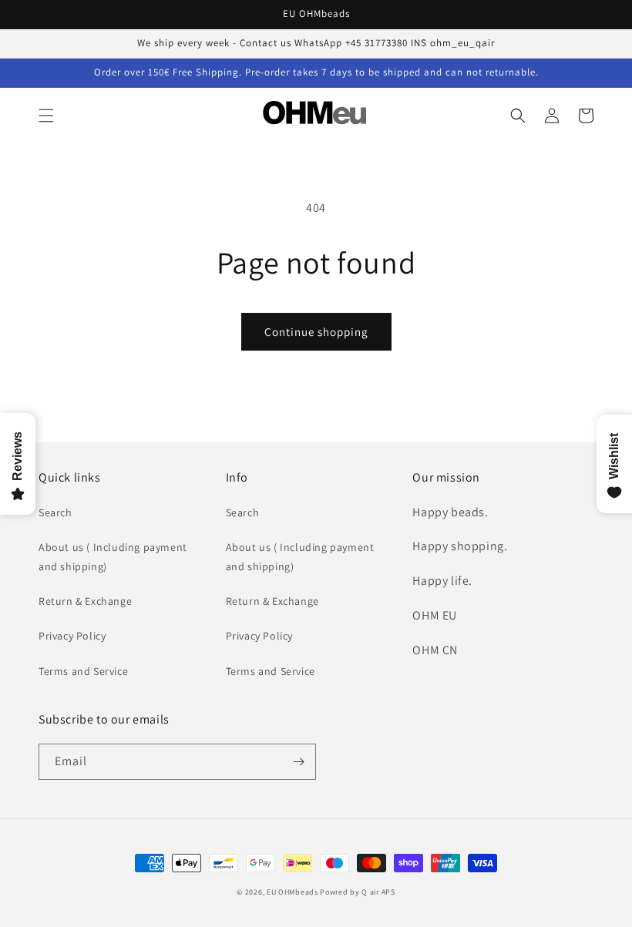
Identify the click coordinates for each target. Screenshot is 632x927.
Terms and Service (83, 671)
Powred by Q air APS (357, 892)
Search (55, 512)
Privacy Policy (72, 636)
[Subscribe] (298, 762)
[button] (46, 116)
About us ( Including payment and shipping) (113, 556)
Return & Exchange (85, 601)
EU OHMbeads (292, 892)
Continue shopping (316, 331)
